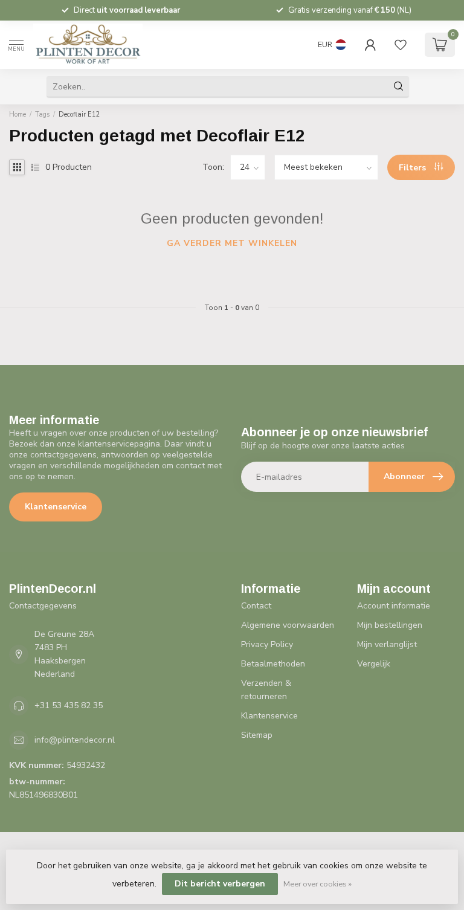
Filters (413, 167)
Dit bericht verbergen (220, 883)
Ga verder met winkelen (232, 243)
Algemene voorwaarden (287, 625)
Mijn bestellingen (389, 625)
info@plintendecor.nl (74, 740)
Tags (42, 114)
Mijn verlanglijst (387, 644)
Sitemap (256, 735)
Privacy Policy (267, 644)
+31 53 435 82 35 (68, 705)
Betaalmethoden (273, 664)
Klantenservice (55, 506)
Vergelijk (373, 664)
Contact (256, 606)
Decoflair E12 (79, 114)
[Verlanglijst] (401, 45)
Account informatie (393, 606)
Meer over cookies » (317, 884)
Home (17, 114)
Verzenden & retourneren (266, 689)
